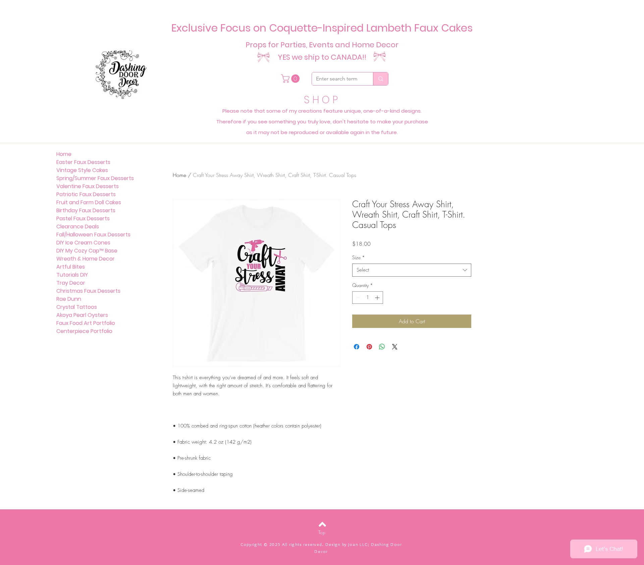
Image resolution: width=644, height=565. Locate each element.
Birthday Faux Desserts (85, 210)
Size (358, 257)
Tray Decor (70, 283)
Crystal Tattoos (76, 307)
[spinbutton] (368, 297)
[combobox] (411, 270)
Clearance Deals (77, 226)
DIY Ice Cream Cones (83, 242)
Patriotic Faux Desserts (86, 194)
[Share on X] (395, 347)
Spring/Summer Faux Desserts (95, 178)
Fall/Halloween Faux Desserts (93, 234)
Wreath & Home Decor (85, 259)
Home (179, 175)
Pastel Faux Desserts (83, 218)
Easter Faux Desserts (83, 162)
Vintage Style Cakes (82, 170)
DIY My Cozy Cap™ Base (86, 251)
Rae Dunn (68, 299)
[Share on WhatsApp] (382, 347)
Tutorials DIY (72, 275)
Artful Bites (70, 267)
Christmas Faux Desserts (88, 291)
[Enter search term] (380, 78)
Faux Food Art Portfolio (85, 323)
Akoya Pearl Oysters (82, 315)
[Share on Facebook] (357, 347)
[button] (291, 78)
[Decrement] (357, 297)
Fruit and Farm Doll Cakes (88, 202)
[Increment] (378, 297)
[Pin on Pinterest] (369, 347)
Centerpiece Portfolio (84, 331)
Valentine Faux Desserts (87, 186)
